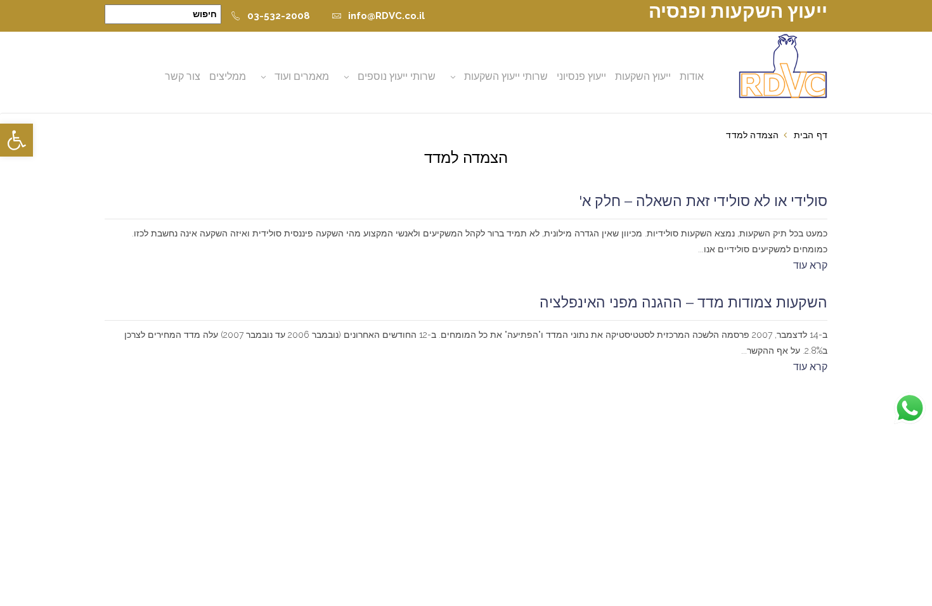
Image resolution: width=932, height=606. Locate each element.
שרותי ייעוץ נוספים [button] (397, 76)
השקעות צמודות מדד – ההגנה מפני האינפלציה (683, 302)
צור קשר (182, 76)
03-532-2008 (278, 16)
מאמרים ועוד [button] (302, 76)
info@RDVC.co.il (386, 16)
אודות (692, 76)
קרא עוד (810, 265)
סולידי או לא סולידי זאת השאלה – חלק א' (703, 201)
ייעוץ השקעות (643, 76)
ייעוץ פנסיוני (581, 76)
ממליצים (227, 76)
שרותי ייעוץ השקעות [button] (506, 76)
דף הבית (810, 135)
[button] (16, 140)
